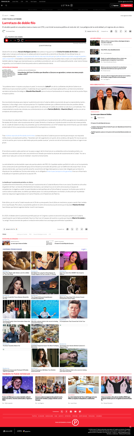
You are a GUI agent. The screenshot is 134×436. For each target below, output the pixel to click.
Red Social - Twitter (62, 411)
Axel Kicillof (42, 1)
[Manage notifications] (130, 427)
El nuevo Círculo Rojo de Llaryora (100, 123)
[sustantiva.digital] (26, 431)
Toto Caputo (34, 1)
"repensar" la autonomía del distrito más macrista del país (35, 56)
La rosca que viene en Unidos (101, 114)
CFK (22, 1)
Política (12, 15)
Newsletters (99, 9)
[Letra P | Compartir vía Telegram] (125, 31)
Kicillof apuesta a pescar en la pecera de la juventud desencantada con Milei (111, 132)
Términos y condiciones (112, 433)
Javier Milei (15, 1)
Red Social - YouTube (75, 411)
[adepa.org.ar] (19, 431)
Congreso (99, 416)
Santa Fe (61, 416)
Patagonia (91, 416)
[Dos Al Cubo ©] (7, 431)
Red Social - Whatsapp (80, 411)
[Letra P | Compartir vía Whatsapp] (111, 31)
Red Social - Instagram (71, 411)
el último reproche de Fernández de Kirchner (20, 136)
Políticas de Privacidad (124, 433)
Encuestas (83, 9)
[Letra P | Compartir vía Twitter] (116, 31)
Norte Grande (83, 416)
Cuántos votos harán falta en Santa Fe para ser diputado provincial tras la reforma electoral (111, 127)
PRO (30, 234)
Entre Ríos (68, 416)
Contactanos (56, 411)
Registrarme (128, 5)
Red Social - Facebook (66, 411)
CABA (55, 416)
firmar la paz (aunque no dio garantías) (59, 171)
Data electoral (65, 9)
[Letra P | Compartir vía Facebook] (120, 31)
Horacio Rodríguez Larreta (40, 234)
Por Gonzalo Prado (10, 31)
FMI (27, 1)
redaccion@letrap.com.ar (124, 432)
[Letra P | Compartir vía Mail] (130, 31)
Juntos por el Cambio (22, 234)
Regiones (32, 9)
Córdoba (75, 416)
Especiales (47, 9)
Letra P (6, 15)
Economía (41, 416)
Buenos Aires (49, 416)
